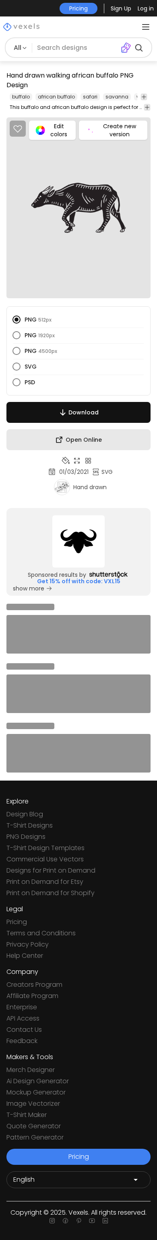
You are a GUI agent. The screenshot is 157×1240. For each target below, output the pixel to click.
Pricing (16, 921)
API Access (22, 1018)
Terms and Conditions (41, 933)
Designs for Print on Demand (50, 870)
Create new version (119, 130)
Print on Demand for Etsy (44, 881)
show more (28, 588)
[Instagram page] (52, 1220)
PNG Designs (25, 836)
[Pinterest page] (79, 1220)
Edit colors (58, 130)
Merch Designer (30, 1069)
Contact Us (24, 1029)
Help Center (24, 955)
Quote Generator (33, 1126)
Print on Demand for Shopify (50, 893)
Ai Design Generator (37, 1081)
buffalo (21, 96)
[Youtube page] (92, 1220)
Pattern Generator (35, 1137)
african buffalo (56, 96)
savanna (116, 96)
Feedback (21, 1040)
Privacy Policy (27, 944)
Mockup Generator (36, 1092)
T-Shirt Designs (29, 825)
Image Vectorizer (33, 1103)
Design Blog (24, 814)
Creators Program (34, 984)
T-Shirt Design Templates (45, 848)
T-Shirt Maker (26, 1114)
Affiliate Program (32, 995)
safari (90, 96)
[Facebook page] (65, 1220)
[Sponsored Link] (78, 541)
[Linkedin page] (105, 1220)
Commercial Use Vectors (45, 859)
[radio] (16, 319)
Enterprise (21, 1007)
